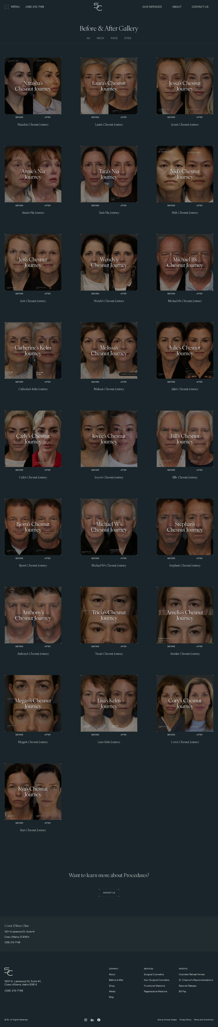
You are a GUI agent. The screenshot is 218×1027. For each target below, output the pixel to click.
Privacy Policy (185, 1020)
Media (112, 991)
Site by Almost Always (167, 1020)
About (112, 974)
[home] (109, 7)
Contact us (200, 6)
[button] (12, 7)
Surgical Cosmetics (154, 974)
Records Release (187, 985)
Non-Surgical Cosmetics (157, 980)
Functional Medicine (154, 985)
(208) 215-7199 (34, 6)
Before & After (116, 980)
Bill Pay (182, 991)
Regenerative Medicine (155, 991)
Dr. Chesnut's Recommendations (196, 980)
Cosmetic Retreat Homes (192, 974)
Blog (111, 997)
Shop (112, 985)
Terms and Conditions (204, 1020)
